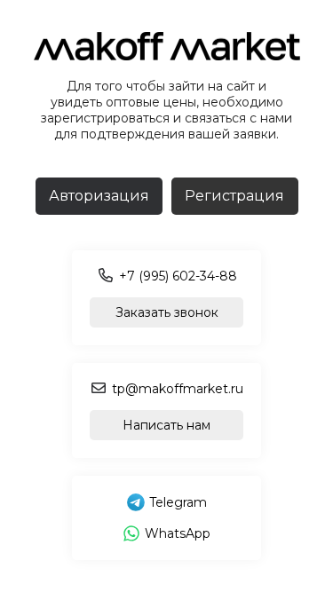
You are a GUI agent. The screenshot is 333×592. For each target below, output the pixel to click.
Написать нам (166, 425)
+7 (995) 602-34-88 (178, 276)
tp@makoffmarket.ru (177, 389)
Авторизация (99, 195)
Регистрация (234, 195)
